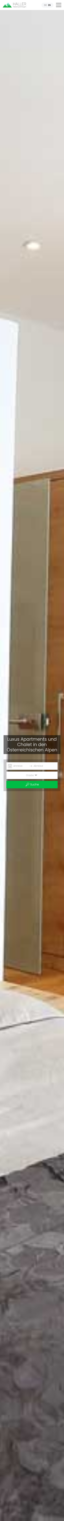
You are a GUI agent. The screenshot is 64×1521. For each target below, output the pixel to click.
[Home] (14, 5)
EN (49, 5)
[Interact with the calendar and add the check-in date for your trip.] (10, 766)
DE (45, 5)
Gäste (30, 775)
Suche (34, 784)
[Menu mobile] (58, 5)
